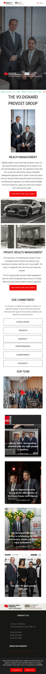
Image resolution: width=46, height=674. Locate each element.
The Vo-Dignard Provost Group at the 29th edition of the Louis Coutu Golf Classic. (23, 492)
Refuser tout (30, 670)
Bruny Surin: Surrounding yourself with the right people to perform (23, 446)
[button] (23, 194)
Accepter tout (16, 670)
